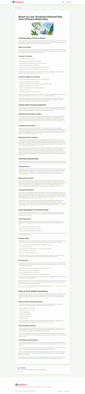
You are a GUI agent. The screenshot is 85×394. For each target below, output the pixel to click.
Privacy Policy (60, 391)
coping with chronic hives (39, 145)
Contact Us (69, 2)
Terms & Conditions (66, 391)
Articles (19, 7)
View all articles (20, 371)
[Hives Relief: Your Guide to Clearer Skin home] (20, 2)
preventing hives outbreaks (40, 95)
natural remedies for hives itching (48, 73)
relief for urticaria (39, 133)
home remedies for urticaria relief (48, 197)
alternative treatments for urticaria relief (25, 287)
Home (63, 2)
